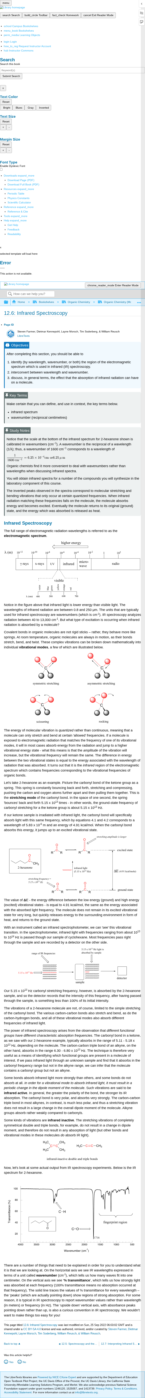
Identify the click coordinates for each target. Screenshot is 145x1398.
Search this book (10, 63)
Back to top (10, 1343)
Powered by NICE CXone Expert (57, 1377)
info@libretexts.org (86, 1392)
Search (10, 294)
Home (21, 301)
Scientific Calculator (19, 202)
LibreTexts (23, 336)
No (24, 1362)
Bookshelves (46, 301)
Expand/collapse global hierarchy (8, 302)
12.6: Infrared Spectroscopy (40, 1324)
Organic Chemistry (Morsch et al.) (124, 301)
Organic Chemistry (79, 301)
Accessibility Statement (18, 1392)
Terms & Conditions (125, 1388)
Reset (5, 101)
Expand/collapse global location (139, 301)
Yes (11, 1362)
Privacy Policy (104, 1388)
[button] (13, 229)
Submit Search (11, 76)
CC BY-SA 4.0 (32, 1329)
